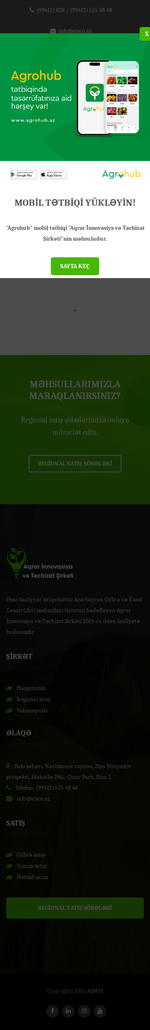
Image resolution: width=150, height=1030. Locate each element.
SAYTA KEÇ (75, 266)
